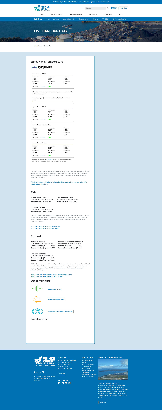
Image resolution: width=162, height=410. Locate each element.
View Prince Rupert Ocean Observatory (60, 311)
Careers (95, 19)
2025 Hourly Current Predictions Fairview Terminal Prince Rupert (51, 275)
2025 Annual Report (119, 19)
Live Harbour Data (69, 19)
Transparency (86, 366)
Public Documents (88, 364)
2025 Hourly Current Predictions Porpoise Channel (47, 277)
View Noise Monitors (54, 289)
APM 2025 (105, 19)
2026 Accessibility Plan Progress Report (86, 2)
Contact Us (123, 8)
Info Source (86, 368)
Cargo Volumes (83, 19)
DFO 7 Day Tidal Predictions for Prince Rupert (45, 226)
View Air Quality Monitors (56, 299)
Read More (102, 402)
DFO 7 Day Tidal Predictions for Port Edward (45, 228)
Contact (62, 374)
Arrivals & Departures (52, 19)
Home (36, 46)
